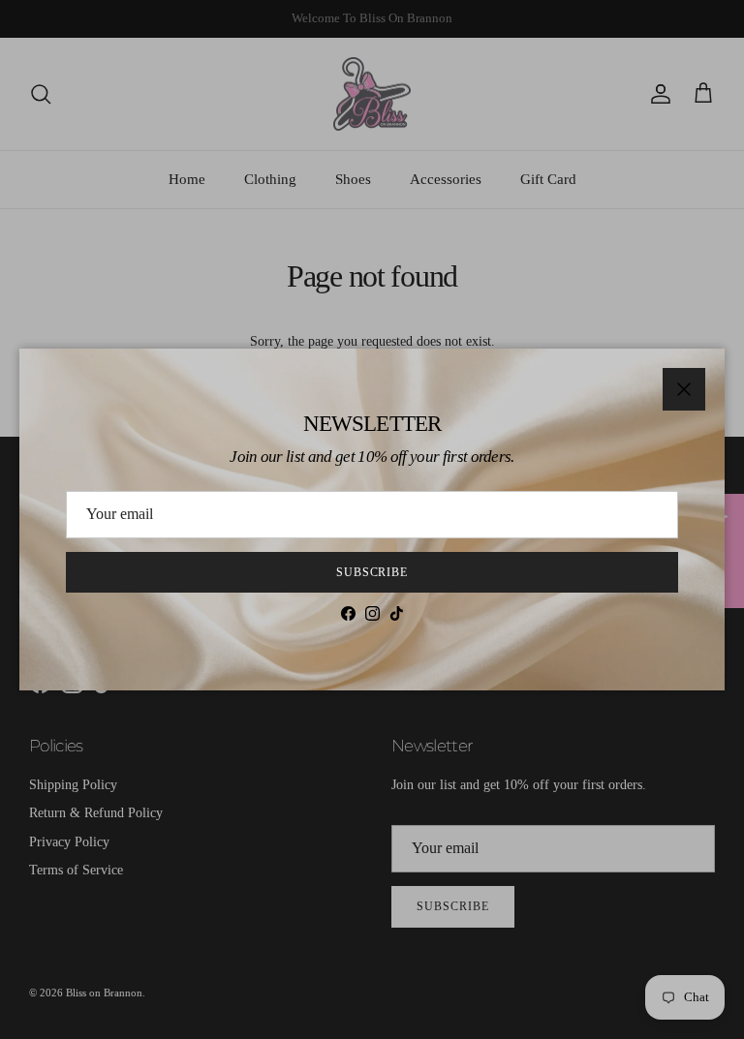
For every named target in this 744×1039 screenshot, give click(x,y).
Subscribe (372, 572)
